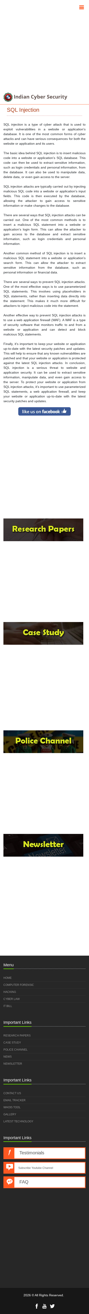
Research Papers (17, 1035)
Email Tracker (14, 1100)
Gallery (9, 1114)
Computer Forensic (18, 985)
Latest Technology (18, 1121)
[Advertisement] (44, 44)
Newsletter (12, 1063)
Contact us (12, 1093)
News (7, 1056)
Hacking (9, 992)
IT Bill (7, 1006)
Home (7, 977)
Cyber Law (11, 999)
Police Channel (15, 1049)
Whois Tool (12, 1107)
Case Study (12, 1042)
